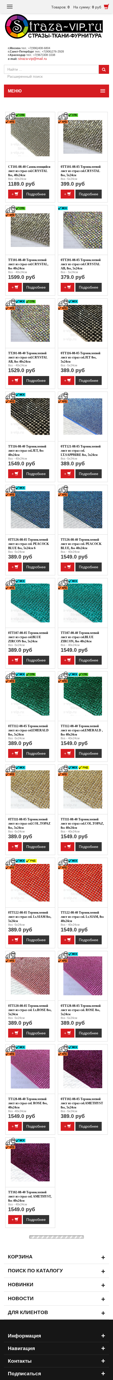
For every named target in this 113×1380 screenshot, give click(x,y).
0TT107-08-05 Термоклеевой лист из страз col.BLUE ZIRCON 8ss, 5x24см (28, 637)
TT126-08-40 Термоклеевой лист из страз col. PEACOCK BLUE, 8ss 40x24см (81, 544)
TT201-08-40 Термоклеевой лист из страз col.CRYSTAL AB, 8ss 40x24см (27, 357)
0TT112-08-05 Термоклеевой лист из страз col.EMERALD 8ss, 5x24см (28, 730)
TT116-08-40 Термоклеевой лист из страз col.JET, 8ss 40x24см (27, 451)
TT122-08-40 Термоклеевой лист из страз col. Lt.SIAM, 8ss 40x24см (82, 917)
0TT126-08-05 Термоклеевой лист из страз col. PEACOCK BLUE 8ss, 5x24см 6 (28, 544)
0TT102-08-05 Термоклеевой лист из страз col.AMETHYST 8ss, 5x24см (82, 1103)
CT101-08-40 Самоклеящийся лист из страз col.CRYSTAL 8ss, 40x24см (29, 171)
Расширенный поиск (25, 76)
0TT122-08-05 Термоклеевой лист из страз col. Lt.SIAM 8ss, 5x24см (29, 917)
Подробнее (36, 194)
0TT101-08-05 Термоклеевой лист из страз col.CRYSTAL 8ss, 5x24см (81, 171)
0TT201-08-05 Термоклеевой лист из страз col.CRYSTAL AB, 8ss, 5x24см (81, 264)
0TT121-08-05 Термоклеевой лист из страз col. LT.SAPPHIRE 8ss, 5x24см (81, 451)
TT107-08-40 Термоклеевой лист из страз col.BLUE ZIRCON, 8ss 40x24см (80, 637)
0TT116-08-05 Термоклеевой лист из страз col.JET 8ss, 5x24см (80, 357)
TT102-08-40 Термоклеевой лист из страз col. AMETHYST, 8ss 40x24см (30, 1196)
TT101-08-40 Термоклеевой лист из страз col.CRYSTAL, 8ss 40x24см (28, 264)
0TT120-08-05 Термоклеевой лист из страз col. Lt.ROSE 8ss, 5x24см (30, 1010)
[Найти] (104, 69)
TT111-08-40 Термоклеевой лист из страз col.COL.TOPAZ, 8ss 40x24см (82, 823)
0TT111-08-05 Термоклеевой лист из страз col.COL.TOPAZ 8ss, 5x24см (29, 823)
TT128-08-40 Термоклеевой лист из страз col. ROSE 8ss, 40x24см (28, 1103)
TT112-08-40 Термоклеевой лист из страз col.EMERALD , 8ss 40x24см (82, 730)
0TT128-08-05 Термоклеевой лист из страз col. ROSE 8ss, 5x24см (81, 1010)
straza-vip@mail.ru (32, 59)
